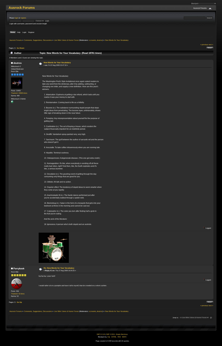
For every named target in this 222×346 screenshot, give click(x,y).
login (16, 18)
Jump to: (176, 317)
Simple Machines (122, 334)
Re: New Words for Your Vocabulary (59, 268)
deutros (99, 40)
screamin (92, 40)
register (23, 18)
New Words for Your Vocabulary (57, 63)
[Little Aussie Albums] (12, 102)
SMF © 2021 (110, 334)
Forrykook (18, 268)
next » (211, 44)
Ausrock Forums (22, 8)
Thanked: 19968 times (19, 93)
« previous (204, 44)
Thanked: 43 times (18, 294)
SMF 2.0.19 (101, 334)
